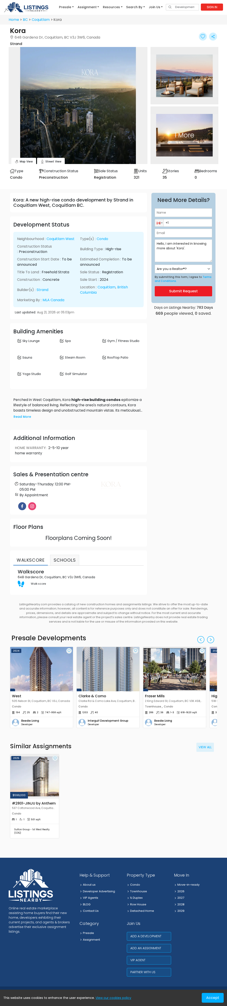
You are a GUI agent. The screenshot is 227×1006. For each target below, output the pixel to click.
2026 (180, 891)
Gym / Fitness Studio (123, 341)
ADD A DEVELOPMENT (145, 936)
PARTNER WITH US (142, 972)
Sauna (27, 357)
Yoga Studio (31, 374)
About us (89, 885)
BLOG (86, 904)
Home (14, 19)
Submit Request (183, 291)
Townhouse (138, 891)
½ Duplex (136, 898)
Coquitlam (41, 19)
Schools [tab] (65, 560)
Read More (22, 416)
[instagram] (32, 506)
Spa (68, 341)
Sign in (212, 7)
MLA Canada (53, 300)
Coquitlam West (60, 238)
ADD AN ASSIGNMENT (145, 948)
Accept (212, 997)
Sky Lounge (31, 341)
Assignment (91, 940)
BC (25, 19)
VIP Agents (90, 898)
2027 (180, 898)
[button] (66, 7)
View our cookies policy (113, 998)
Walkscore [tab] (31, 560)
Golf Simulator (76, 374)
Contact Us (91, 911)
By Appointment (34, 495)
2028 (180, 904)
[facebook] (22, 506)
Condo (102, 238)
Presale (88, 933)
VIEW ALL (205, 747)
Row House (138, 904)
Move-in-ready (188, 885)
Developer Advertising (99, 891)
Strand (42, 289)
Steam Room (75, 357)
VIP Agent (137, 960)
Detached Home (142, 911)
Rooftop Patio (117, 357)
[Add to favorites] (69, 651)
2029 (180, 911)
